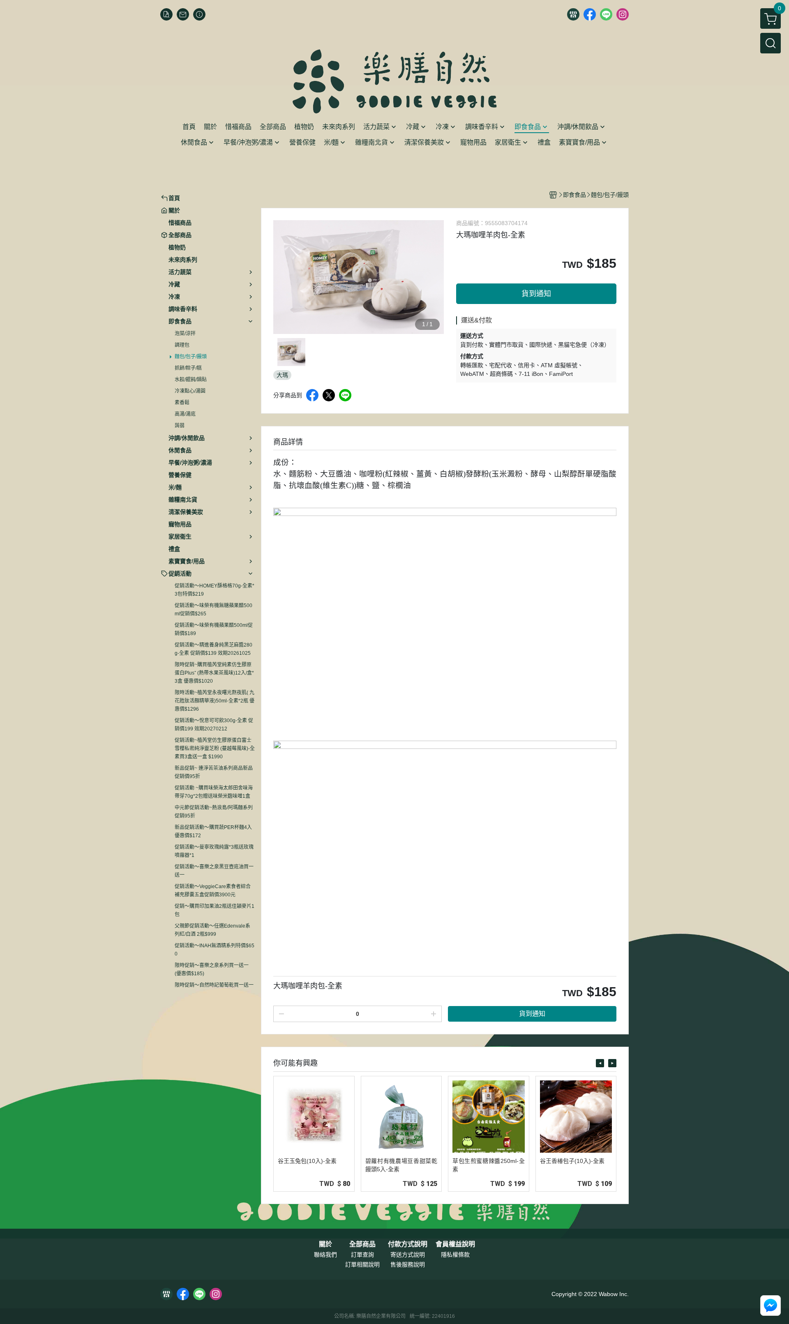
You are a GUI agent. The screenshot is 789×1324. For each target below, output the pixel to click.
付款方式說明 (407, 1244)
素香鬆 (182, 402)
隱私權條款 (455, 1254)
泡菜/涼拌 (185, 333)
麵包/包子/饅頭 (191, 356)
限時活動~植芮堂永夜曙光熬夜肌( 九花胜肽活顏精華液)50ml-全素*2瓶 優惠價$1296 (214, 701)
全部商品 (362, 1244)
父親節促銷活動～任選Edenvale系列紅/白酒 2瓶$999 (212, 930)
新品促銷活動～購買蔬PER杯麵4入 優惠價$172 (213, 831)
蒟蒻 (180, 425)
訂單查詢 (362, 1254)
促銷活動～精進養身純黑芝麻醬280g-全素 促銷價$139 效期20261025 (213, 649)
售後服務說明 (407, 1264)
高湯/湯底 (185, 414)
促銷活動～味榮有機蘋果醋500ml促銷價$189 (214, 629)
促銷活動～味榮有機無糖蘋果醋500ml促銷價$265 (213, 610)
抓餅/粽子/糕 (188, 368)
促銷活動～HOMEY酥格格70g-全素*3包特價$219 (214, 590)
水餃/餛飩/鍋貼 (191, 379)
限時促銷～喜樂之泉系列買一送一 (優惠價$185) (212, 969)
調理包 (182, 345)
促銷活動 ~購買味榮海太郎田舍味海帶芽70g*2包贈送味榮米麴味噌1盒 (214, 792)
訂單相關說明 (362, 1264)
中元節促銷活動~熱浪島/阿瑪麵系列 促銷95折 (214, 812)
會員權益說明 (455, 1244)
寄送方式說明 (407, 1254)
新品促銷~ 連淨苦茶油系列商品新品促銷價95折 (214, 772)
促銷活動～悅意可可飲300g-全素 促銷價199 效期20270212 (214, 725)
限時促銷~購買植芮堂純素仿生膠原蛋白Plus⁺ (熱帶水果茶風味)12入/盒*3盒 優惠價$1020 (214, 673)
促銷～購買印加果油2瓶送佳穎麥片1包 (214, 910)
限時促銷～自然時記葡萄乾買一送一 (214, 985)
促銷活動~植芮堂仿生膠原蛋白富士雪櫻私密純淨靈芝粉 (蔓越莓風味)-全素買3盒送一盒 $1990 (215, 748)
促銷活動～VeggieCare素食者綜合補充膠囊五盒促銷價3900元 (213, 891)
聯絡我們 (325, 1254)
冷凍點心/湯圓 (190, 391)
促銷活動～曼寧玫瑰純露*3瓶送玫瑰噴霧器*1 (214, 851)
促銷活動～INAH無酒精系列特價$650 (214, 950)
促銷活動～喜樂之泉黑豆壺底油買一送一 (214, 871)
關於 (325, 1244)
